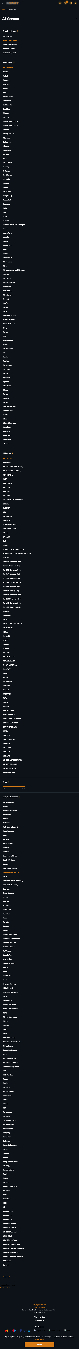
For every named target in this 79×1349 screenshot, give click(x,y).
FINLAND (6, 558)
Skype (5, 373)
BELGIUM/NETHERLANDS (13, 500)
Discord (6, 146)
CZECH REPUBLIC (10, 524)
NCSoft (6, 299)
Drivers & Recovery (10, 885)
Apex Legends (8, 831)
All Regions (7, 453)
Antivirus (6, 823)
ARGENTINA (8, 475)
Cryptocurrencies (10, 868)
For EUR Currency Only (11, 574)
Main (3, 9)
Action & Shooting (10, 810)
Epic (4, 159)
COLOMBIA (7, 516)
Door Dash (7, 150)
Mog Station (7, 295)
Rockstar (6, 361)
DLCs (5, 877)
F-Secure (6, 171)
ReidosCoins (8, 349)
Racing (5, 1083)
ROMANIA (7, 694)
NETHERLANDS (9, 657)
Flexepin (6, 179)
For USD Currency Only (12, 607)
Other (5, 328)
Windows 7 (7, 1219)
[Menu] (3, 3)
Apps (5, 835)
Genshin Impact (9, 947)
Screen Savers (8, 1124)
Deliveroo (6, 142)
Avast (5, 88)
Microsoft (7, 278)
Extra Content (8, 893)
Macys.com (7, 262)
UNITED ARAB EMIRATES (12, 760)
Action (5, 806)
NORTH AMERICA (10, 665)
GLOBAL (6, 620)
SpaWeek (6, 378)
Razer (5, 344)
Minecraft (7, 287)
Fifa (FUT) (7, 910)
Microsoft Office (9, 1005)
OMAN (5, 673)
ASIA (5, 479)
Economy (6, 889)
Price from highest (10, 44)
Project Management (11, 1067)
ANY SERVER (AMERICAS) (13, 467)
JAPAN (6, 644)
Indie (5, 980)
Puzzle (5, 1079)
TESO (5, 402)
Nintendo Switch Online (12, 1042)
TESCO (6, 398)
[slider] (23, 786)
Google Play (7, 196)
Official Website (9, 324)
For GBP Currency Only (12, 578)
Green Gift (7, 200)
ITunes (5, 229)
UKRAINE (6, 756)
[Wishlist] (60, 3)
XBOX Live (7, 1261)
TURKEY (6, 752)
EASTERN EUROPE (10, 529)
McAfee (6, 274)
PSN (4, 336)
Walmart (6, 431)
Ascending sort (9, 49)
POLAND (6, 686)
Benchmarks (8, 843)
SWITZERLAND (9, 739)
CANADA (6, 508)
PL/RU (5, 677)
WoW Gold (7, 435)
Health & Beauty (9, 963)
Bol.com (6, 117)
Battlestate (7, 105)
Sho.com (6, 369)
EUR (4, 541)
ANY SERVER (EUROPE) (12, 471)
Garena (6, 183)
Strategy (6, 1166)
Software (6, 1141)
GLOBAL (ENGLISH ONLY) (12, 624)
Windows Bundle (9, 1224)
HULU (5, 972)
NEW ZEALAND (9, 661)
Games (6, 926)
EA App (6, 154)
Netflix (5, 303)
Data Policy (39, 1320)
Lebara (5, 254)
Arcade (6, 839)
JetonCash (7, 233)
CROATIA (6, 520)
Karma (5, 241)
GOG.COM (7, 192)
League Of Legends (10, 992)
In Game (6, 220)
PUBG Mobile (8, 340)
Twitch (5, 415)
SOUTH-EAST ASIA (10, 723)
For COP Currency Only (12, 570)
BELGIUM (6, 496)
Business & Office (10, 856)
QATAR (6, 690)
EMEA (5, 533)
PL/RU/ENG (7, 681)
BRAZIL (6, 504)
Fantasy (6, 897)
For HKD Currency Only (12, 582)
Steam (5, 390)
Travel (5, 1178)
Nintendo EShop (9, 316)
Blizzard (6, 852)
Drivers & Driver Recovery (13, 881)
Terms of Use (39, 1317)
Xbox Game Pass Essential (13, 1248)
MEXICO (6, 653)
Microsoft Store (9, 282)
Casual (5, 864)
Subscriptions (8, 1170)
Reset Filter (7, 1277)
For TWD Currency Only (12, 599)
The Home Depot (9, 406)
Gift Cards (7, 951)
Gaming (6, 930)
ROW (5, 698)
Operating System (10, 1050)
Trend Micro (7, 411)
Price (5, 782)
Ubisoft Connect (9, 423)
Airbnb (5, 76)
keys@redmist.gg (39, 1305)
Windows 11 (7, 1215)
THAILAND (7, 748)
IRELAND (6, 636)
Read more (39, 1339)
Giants (5, 187)
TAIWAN (6, 743)
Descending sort (9, 53)
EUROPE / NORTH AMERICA (13, 549)
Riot (4, 353)
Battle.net (7, 101)
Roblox (5, 357)
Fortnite (6, 922)
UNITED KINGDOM (10, 764)
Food (5, 918)
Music (5, 1021)
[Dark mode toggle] (70, 3)
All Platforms (7, 62)
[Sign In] (75, 3)
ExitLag (6, 167)
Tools (5, 1174)
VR (4, 1207)
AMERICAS (7, 463)
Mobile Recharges (10, 1017)
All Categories (8, 802)
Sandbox (6, 1116)
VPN (5, 1203)
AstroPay (6, 84)
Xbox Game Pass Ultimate (13, 1257)
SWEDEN (6, 735)
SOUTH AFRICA (9, 715)
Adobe (5, 72)
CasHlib (6, 130)
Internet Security (9, 984)
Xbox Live (7, 439)
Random (6, 1087)
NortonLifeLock (9, 320)
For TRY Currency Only (12, 595)
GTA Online (7, 959)
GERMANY (7, 615)
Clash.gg (6, 138)
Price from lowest (9, 31)
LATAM (6, 648)
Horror (5, 967)
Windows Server (9, 1228)
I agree (39, 1344)
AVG (4, 92)
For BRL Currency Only (11, 566)
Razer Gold (7, 1095)
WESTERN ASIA (9, 772)
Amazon (6, 80)
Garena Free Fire (9, 943)
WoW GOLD (7, 1236)
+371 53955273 (39, 1307)
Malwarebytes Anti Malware (14, 270)
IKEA (5, 216)
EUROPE (6, 545)
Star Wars (7, 386)
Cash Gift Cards (9, 860)
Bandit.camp (8, 97)
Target (5, 394)
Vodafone (7, 427)
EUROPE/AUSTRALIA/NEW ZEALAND (17, 553)
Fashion (6, 901)
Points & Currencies (10, 1062)
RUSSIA (6, 706)
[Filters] (76, 18)
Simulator (7, 1137)
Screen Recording (10, 1120)
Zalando (6, 444)
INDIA (5, 632)
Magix (5, 266)
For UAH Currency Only (12, 603)
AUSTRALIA (7, 483)
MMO (5, 1013)
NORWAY (6, 669)
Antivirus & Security (11, 827)
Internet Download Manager (14, 225)
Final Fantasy (8, 175)
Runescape (7, 365)
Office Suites (8, 1046)
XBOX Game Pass (10, 1240)
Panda (5, 332)
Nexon (5, 307)
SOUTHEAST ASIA (10, 727)
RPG (4, 1108)
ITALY (5, 640)
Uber (5, 419)
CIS (4, 512)
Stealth (6, 1153)
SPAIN (5, 731)
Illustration (7, 976)
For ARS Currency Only (12, 562)
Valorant (6, 1191)
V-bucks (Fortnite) (10, 1186)
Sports (5, 1149)
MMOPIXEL (7, 291)
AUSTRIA (6, 487)
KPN (5, 249)
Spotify (6, 382)
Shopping (6, 1133)
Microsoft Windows (10, 1009)
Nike (5, 311)
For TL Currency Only (11, 591)
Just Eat (6, 237)
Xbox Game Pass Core (11, 1244)
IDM (4, 212)
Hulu (5, 208)
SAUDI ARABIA (8, 710)
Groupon (6, 204)
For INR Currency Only (11, 586)
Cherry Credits (9, 134)
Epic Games (7, 163)
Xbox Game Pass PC (11, 1252)
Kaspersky (7, 245)
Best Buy (6, 109)
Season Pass (8, 1129)
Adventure (7, 815)
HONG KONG (8, 628)
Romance (6, 1104)
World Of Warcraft (10, 1232)
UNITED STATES (9, 768)
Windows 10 (7, 1211)
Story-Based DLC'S (10, 1162)
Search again (5, 1287)
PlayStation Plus (9, 1058)
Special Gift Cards (10, 1145)
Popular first (8, 36)
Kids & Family (8, 988)
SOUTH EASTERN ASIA (12, 719)
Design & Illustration (10, 797)
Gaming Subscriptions (11, 938)
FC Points (6, 905)
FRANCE (6, 611)
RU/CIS (5, 702)
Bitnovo (6, 113)
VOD (5, 1195)
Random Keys (8, 1091)
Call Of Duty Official (10, 121)
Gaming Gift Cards (10, 934)
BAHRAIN (6, 491)
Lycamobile (7, 258)
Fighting (6, 914)
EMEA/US (6, 537)
